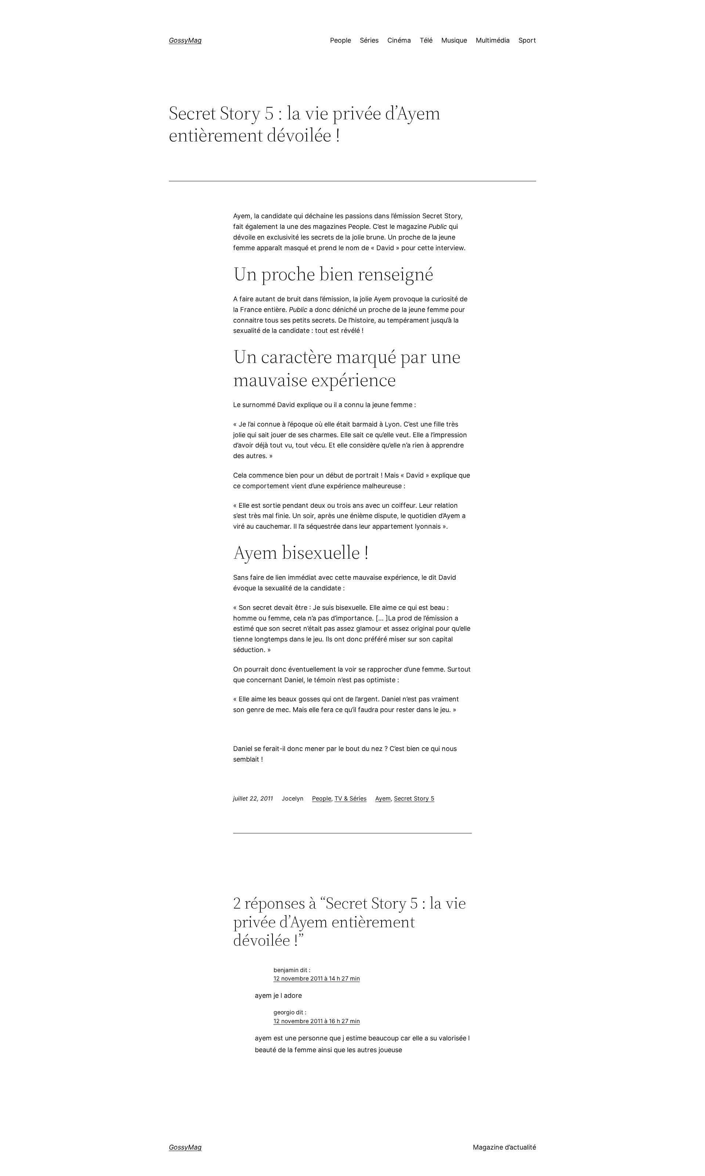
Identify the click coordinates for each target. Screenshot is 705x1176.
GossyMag (185, 40)
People (321, 798)
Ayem (383, 798)
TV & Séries (350, 798)
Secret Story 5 (414, 798)
